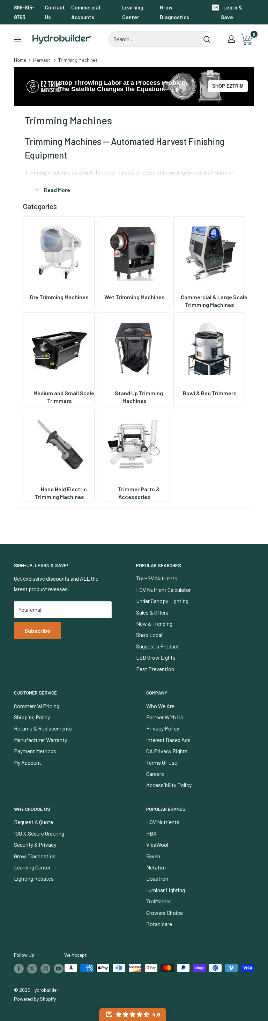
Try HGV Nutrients (156, 578)
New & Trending (154, 623)
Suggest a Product (157, 646)
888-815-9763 (24, 12)
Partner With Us (164, 717)
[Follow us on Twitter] (32, 969)
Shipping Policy (32, 717)
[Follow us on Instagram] (45, 969)
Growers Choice (164, 912)
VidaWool (157, 844)
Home (20, 60)
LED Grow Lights (156, 657)
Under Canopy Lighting (162, 600)
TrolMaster (158, 901)
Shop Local (149, 634)
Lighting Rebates (34, 878)
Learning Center (132, 12)
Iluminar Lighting (165, 890)
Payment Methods (35, 751)
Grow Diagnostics (174, 12)
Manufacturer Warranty (40, 739)
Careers (155, 773)
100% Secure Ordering (39, 833)
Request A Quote (33, 821)
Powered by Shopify (35, 999)
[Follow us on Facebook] (19, 969)
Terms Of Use (161, 762)
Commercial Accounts (85, 12)
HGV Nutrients (162, 821)
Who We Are (160, 706)
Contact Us (55, 12)
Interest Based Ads (168, 739)
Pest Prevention (155, 669)
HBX (151, 833)
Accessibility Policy (169, 784)
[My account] (231, 39)
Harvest (41, 60)
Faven (153, 856)
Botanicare (159, 923)
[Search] (207, 39)
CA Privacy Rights (167, 751)
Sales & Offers (152, 612)
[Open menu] (17, 39)
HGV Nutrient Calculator (163, 589)
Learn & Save (231, 12)
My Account (27, 762)
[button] (132, 1014)
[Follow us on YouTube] (59, 969)
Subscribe (37, 630)
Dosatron (157, 878)
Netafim (156, 867)
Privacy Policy (162, 728)
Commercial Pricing (36, 706)
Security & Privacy (35, 844)
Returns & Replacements (43, 728)
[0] (247, 39)
